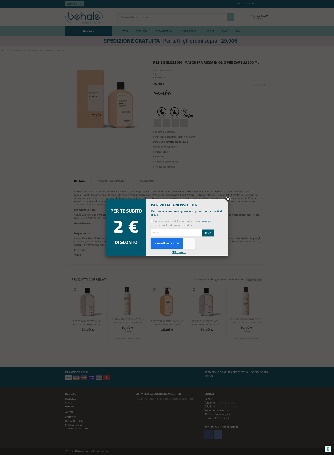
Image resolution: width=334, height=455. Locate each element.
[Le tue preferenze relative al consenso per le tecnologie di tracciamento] (328, 449)
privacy (205, 221)
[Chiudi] (228, 199)
